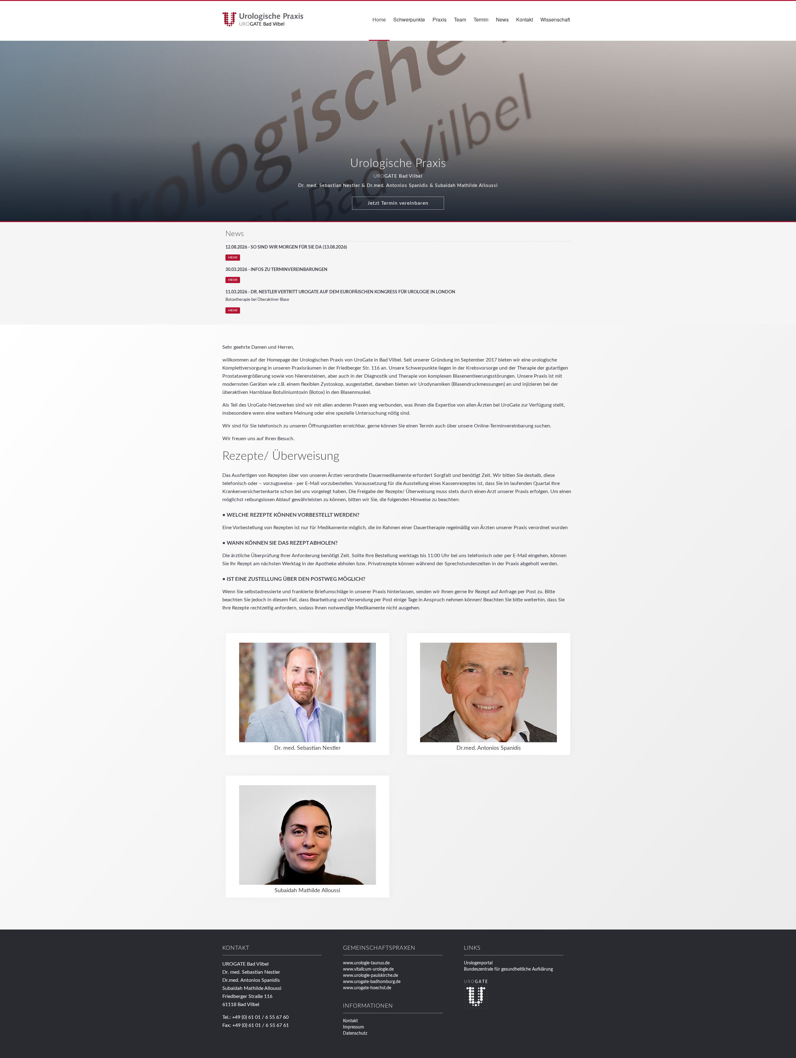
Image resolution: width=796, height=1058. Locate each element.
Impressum (353, 1027)
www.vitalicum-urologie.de (368, 969)
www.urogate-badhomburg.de (371, 982)
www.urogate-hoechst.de (367, 988)
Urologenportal (478, 963)
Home (379, 19)
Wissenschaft (555, 19)
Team (460, 19)
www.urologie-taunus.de (366, 963)
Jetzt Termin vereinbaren (398, 203)
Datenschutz (355, 1033)
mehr (232, 257)
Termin (481, 19)
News (502, 19)
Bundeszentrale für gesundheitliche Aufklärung (508, 969)
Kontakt (524, 19)
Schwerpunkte (409, 19)
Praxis (440, 19)
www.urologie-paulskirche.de (370, 975)
